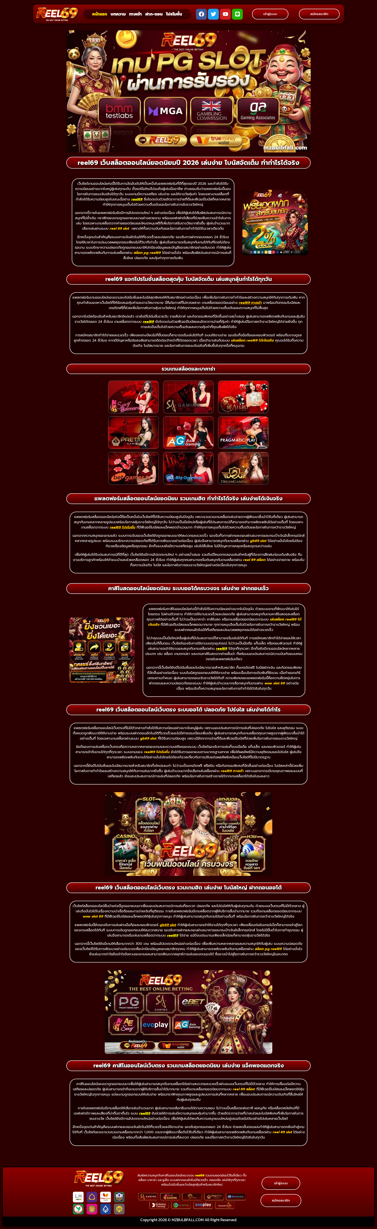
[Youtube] (225, 14)
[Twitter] (213, 14)
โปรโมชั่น (174, 14)
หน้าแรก (99, 14)
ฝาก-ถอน (154, 14)
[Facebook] (201, 14)
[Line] (237, 14)
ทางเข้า (135, 14)
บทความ (118, 14)
